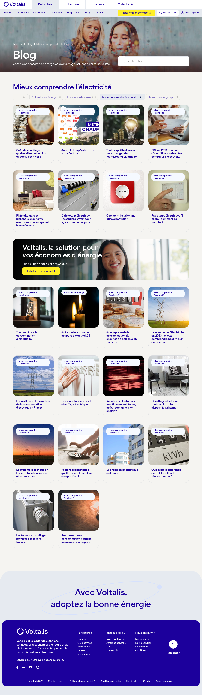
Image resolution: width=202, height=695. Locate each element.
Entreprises (72, 4)
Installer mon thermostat (137, 12)
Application (56, 12)
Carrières (140, 650)
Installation (39, 12)
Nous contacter (115, 639)
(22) (81, 97)
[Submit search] (121, 61)
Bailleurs (99, 4)
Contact (98, 12)
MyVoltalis (112, 650)
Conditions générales (110, 681)
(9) (46, 97)
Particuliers (45, 4)
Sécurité (146, 681)
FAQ (87, 12)
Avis (78, 12)
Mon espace (192, 12)
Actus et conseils (116, 642)
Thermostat (22, 12)
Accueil (7, 12)
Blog (69, 12)
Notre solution (143, 642)
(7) (163, 97)
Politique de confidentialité (82, 681)
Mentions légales (56, 681)
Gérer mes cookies (164, 681)
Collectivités (125, 4)
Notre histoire (143, 639)
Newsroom (141, 646)
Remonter (173, 652)
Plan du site (131, 681)
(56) (20, 97)
